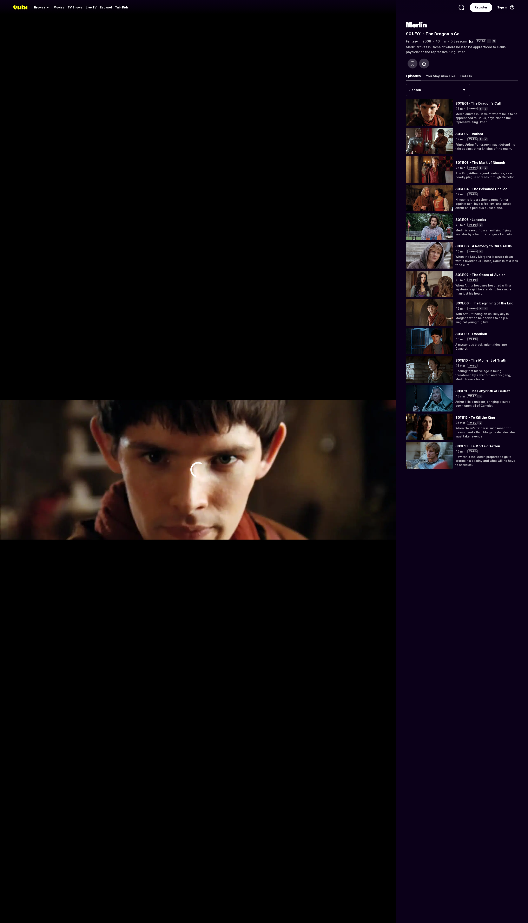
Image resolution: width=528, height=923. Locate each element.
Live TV (91, 7)
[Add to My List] (412, 63)
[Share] (424, 63)
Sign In (502, 7)
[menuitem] (42, 7)
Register (481, 7)
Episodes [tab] (413, 76)
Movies (59, 7)
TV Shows (75, 7)
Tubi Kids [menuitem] (122, 7)
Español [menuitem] (106, 7)
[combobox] (438, 90)
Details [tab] (466, 76)
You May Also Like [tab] (440, 76)
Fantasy (412, 41)
